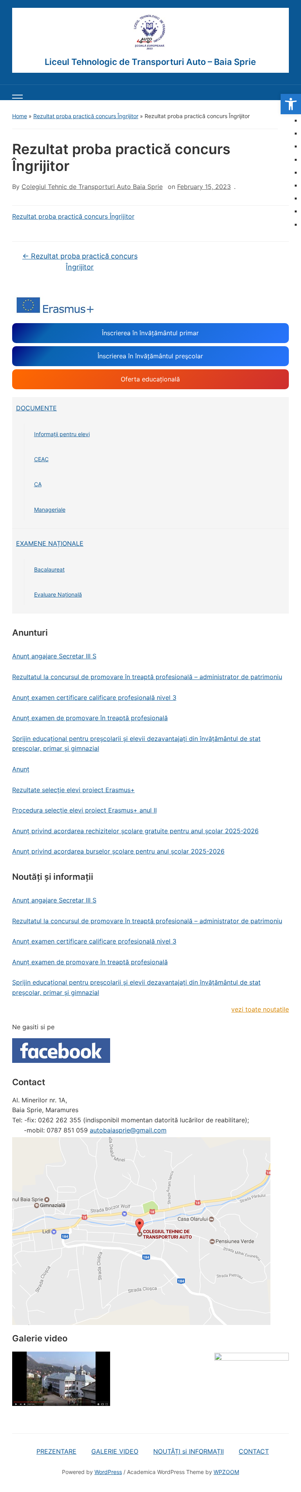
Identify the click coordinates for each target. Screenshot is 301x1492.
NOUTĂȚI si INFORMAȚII (188, 1451)
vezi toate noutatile (260, 1009)
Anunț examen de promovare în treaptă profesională (90, 718)
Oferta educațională (150, 379)
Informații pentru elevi (62, 434)
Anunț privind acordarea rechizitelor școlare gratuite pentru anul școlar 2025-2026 (135, 831)
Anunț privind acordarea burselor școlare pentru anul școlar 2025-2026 (118, 851)
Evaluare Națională (58, 594)
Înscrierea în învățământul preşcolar (150, 356)
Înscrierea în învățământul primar (150, 333)
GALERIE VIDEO (114, 1451)
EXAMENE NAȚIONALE (49, 543)
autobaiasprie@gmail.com (128, 1130)
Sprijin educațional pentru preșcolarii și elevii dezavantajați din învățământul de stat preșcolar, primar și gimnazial (136, 744)
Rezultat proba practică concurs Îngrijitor (85, 116)
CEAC (41, 459)
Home (19, 116)
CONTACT (254, 1451)
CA (38, 484)
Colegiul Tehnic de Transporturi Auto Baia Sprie (92, 187)
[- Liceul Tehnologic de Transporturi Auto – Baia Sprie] (150, 32)
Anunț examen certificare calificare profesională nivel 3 (94, 697)
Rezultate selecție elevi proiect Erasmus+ (73, 790)
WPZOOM (226, 1472)
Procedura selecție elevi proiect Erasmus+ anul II (84, 810)
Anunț (20, 769)
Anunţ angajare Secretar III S (54, 656)
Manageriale (49, 509)
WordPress (108, 1472)
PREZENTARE (56, 1451)
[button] (291, 104)
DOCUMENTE (36, 408)
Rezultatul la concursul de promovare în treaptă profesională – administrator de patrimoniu (147, 677)
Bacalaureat (49, 569)
